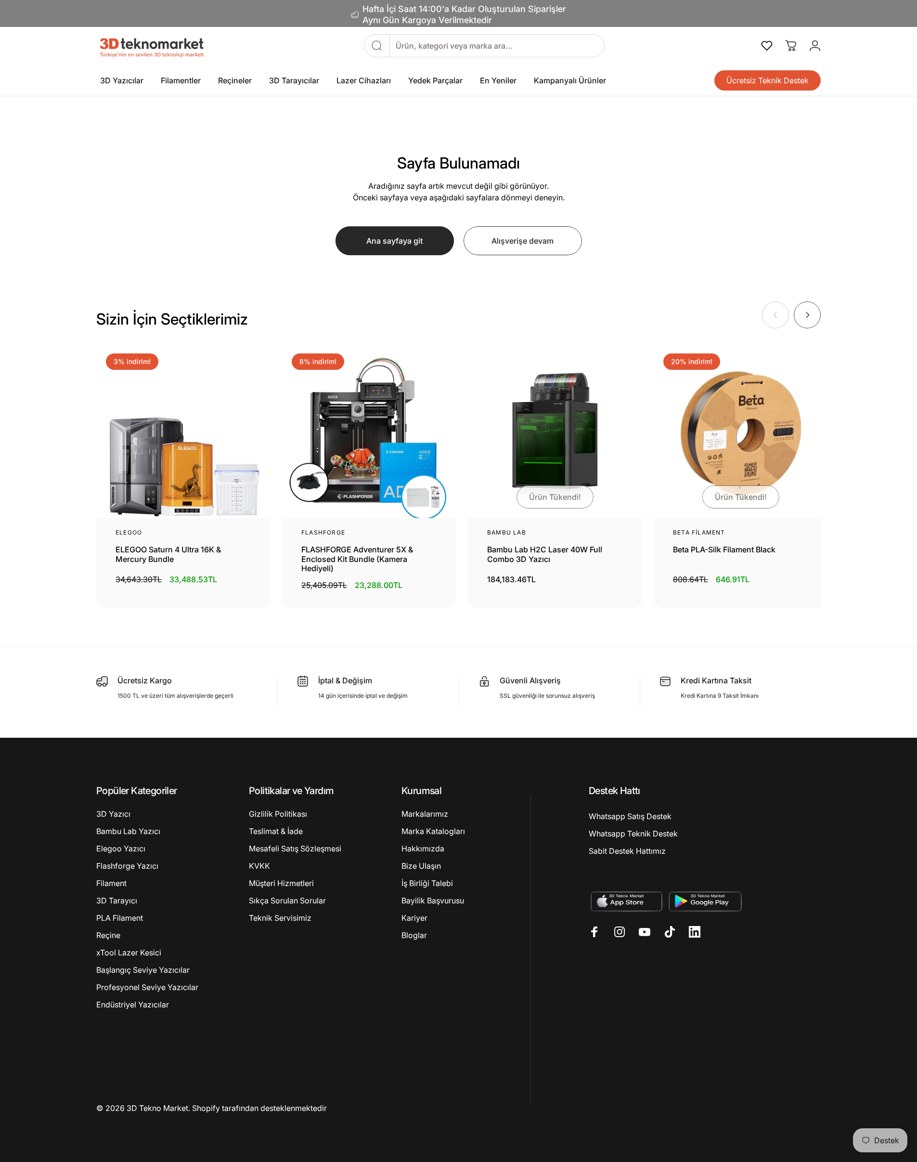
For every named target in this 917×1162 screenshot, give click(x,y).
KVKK (259, 866)
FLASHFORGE (323, 532)
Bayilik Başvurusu (432, 900)
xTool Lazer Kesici (128, 952)
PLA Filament (119, 918)
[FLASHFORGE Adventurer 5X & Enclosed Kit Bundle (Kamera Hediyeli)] (369, 431)
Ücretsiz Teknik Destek (767, 80)
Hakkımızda (422, 848)
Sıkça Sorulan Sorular (287, 900)
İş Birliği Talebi (427, 883)
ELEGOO (129, 532)
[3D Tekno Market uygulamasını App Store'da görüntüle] (626, 901)
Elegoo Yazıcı (120, 848)
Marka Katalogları (433, 831)
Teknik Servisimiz (280, 918)
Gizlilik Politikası (278, 814)
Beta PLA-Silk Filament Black (724, 549)
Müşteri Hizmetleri (281, 883)
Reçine (108, 935)
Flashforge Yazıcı (127, 866)
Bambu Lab (506, 532)
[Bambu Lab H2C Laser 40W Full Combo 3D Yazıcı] (555, 431)
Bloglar (414, 935)
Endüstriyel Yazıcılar (132, 1004)
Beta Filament (699, 532)
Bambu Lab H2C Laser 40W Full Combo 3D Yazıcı (544, 554)
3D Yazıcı (113, 814)
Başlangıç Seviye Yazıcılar (143, 970)
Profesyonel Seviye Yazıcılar (147, 987)
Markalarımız (424, 814)
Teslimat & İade (276, 831)
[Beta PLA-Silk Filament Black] (741, 431)
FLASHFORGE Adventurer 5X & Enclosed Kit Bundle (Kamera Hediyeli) (357, 559)
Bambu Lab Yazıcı (128, 831)
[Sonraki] (807, 314)
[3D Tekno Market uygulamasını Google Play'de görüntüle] (705, 901)
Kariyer (414, 918)
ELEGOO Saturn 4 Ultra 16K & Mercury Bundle (168, 554)
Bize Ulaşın (421, 866)
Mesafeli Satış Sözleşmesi (295, 848)
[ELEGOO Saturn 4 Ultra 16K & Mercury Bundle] (183, 431)
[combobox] (497, 46)
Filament (111, 883)
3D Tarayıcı (116, 900)
